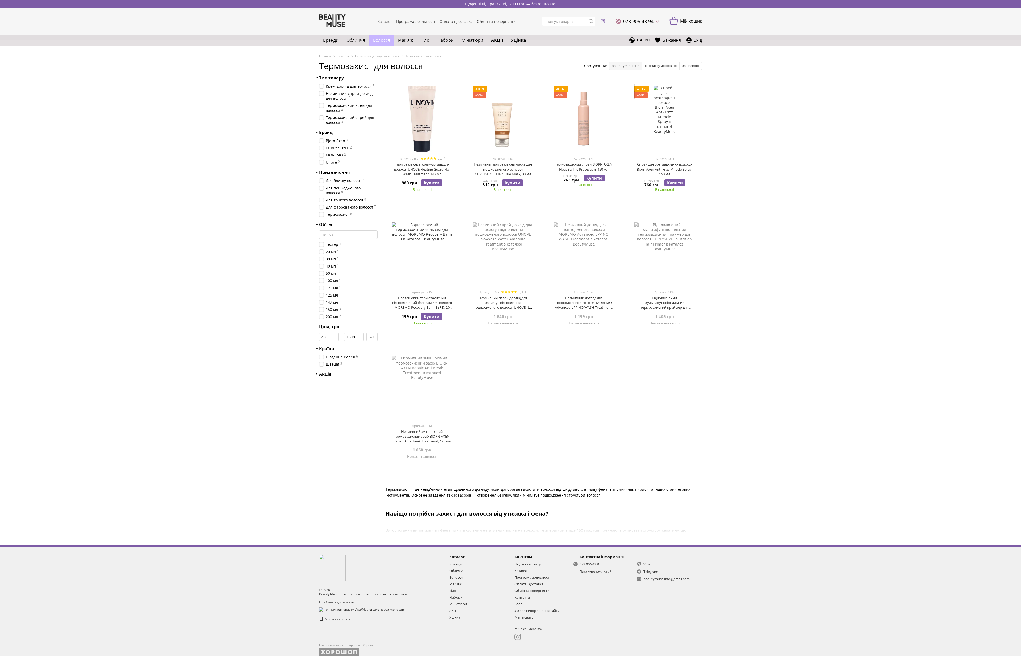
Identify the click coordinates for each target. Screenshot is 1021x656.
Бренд (326, 132)
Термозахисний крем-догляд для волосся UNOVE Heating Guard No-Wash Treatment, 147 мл (422, 169)
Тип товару (331, 77)
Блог (518, 604)
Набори (445, 40)
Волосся (381, 40)
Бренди (330, 40)
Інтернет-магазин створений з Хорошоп (347, 645)
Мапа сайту (523, 617)
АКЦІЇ (497, 40)
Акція (325, 374)
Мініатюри (472, 40)
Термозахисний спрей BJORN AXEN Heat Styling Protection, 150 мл (583, 166)
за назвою (690, 65)
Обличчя (355, 40)
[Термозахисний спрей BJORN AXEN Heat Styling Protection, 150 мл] (584, 119)
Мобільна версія (337, 619)
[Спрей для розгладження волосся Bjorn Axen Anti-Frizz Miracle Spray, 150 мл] (664, 119)
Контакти (522, 597)
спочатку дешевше (661, 65)
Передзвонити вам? (595, 572)
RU (647, 40)
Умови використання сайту (536, 610)
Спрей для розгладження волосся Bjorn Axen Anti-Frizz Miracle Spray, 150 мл (664, 169)
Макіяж (405, 40)
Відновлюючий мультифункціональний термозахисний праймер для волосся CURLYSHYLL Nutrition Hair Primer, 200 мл (664, 307)
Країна (326, 348)
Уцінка (518, 40)
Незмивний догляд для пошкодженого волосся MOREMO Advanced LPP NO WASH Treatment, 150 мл (584, 305)
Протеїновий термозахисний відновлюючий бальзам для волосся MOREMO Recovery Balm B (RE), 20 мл (422, 305)
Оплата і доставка (456, 21)
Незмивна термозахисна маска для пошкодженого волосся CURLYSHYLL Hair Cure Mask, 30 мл (503, 169)
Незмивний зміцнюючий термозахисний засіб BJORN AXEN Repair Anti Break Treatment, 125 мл (422, 436)
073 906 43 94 (638, 21)
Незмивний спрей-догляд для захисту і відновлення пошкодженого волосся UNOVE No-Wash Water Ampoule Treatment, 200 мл (502, 307)
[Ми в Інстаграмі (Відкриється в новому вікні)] (603, 21)
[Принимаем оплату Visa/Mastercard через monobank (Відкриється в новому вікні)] (362, 609)
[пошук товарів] (591, 21)
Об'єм (325, 224)
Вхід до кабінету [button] (527, 564)
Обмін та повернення (497, 21)
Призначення (334, 172)
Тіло (425, 40)
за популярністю (625, 65)
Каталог (385, 21)
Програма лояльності (415, 21)
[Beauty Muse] (332, 567)
